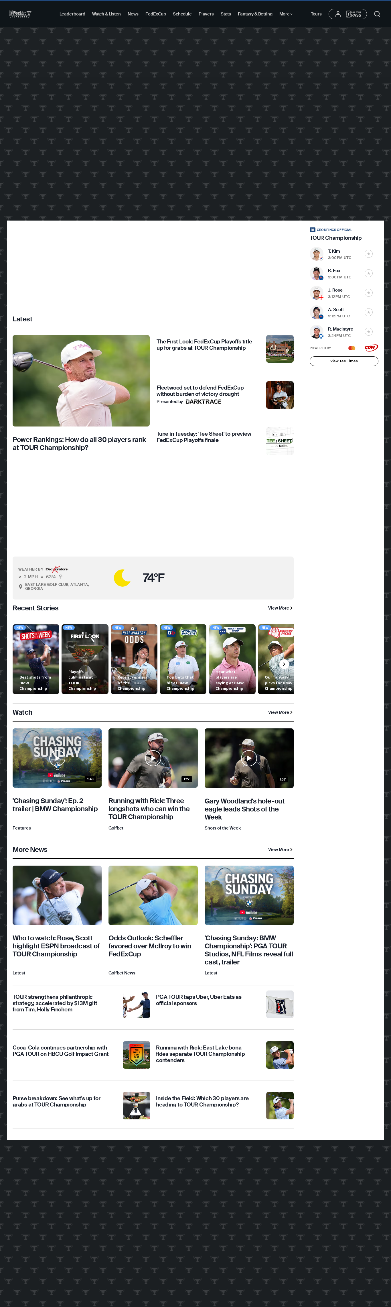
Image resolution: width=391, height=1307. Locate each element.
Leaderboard (72, 14)
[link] (81, 395)
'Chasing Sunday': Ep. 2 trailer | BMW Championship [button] (55, 805)
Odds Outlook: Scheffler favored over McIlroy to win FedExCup (149, 945)
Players (206, 14)
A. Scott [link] (336, 309)
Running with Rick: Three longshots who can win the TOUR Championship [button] (148, 809)
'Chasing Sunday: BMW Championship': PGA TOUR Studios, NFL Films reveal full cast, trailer (249, 949)
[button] (107, 578)
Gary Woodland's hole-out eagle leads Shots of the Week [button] (245, 809)
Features (22, 828)
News (133, 14)
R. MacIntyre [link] (340, 329)
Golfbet (115, 828)
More (287, 15)
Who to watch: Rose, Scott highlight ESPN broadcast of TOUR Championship (56, 945)
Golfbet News (121, 973)
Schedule (182, 14)
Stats (226, 14)
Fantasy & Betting (255, 14)
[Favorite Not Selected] (369, 254)
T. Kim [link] (334, 251)
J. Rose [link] (335, 290)
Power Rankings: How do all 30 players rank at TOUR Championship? (79, 443)
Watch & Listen (106, 14)
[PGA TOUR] (20, 14)
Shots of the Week (223, 828)
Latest (19, 973)
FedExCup (155, 14)
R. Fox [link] (334, 271)
